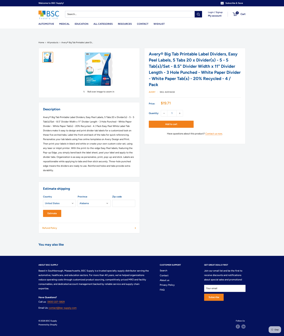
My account (215, 15)
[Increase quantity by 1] (180, 113)
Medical (64, 23)
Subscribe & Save (234, 3)
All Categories (103, 23)
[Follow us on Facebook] (238, 326)
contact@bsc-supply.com (63, 307)
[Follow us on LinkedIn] (243, 326)
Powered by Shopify (47, 324)
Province (82, 196)
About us (164, 280)
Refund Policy (49, 228)
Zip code (117, 196)
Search (163, 270)
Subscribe (214, 297)
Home (41, 42)
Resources (125, 23)
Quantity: (154, 113)
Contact (142, 23)
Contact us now (213, 133)
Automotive (46, 23)
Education (81, 23)
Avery (152, 92)
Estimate (52, 213)
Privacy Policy (167, 285)
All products (52, 42)
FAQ (162, 289)
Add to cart (171, 124)
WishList (159, 23)
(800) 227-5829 (56, 301)
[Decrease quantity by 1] (164, 113)
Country (47, 196)
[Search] (198, 14)
